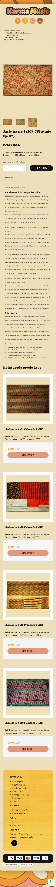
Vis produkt (28, 455)
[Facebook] (14, 843)
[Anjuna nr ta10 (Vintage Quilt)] (28, 595)
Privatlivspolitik (10, 864)
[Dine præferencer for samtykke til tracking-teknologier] (51, 882)
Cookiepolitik (26, 864)
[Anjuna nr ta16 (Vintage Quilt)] (28, 693)
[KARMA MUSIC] (28, 11)
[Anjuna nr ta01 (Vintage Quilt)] (28, 399)
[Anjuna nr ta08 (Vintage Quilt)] (28, 497)
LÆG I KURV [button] (41, 168)
